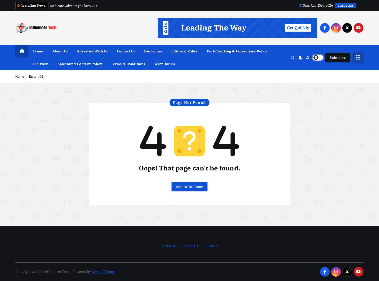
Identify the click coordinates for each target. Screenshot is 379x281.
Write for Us (164, 63)
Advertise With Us (92, 51)
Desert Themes (103, 271)
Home (38, 51)
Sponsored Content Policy (80, 63)
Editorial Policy (185, 51)
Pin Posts (40, 63)
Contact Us (126, 51)
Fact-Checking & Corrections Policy (237, 51)
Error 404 (36, 76)
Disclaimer (153, 51)
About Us (60, 51)
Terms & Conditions (128, 63)
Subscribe (338, 57)
